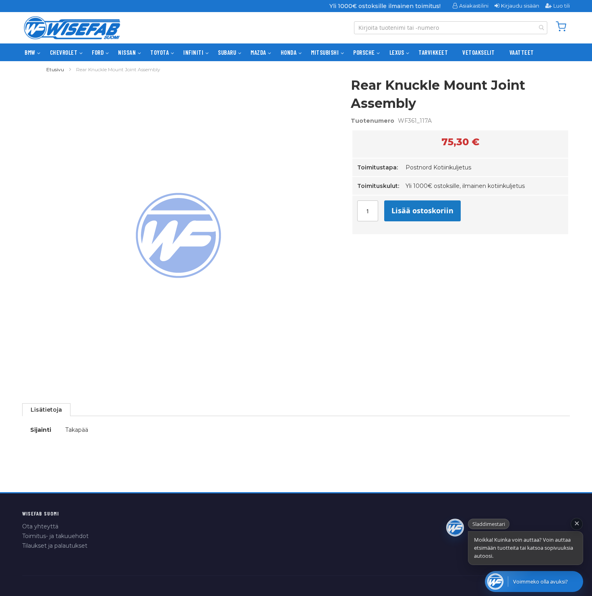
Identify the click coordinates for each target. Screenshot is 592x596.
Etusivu (55, 69)
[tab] (46, 409)
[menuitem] (30, 52)
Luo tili (561, 5)
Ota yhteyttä (40, 526)
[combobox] (450, 27)
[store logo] (72, 27)
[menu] (296, 52)
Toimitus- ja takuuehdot (55, 536)
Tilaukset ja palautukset (54, 545)
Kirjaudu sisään (520, 5)
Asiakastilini (474, 5)
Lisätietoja (46, 409)
